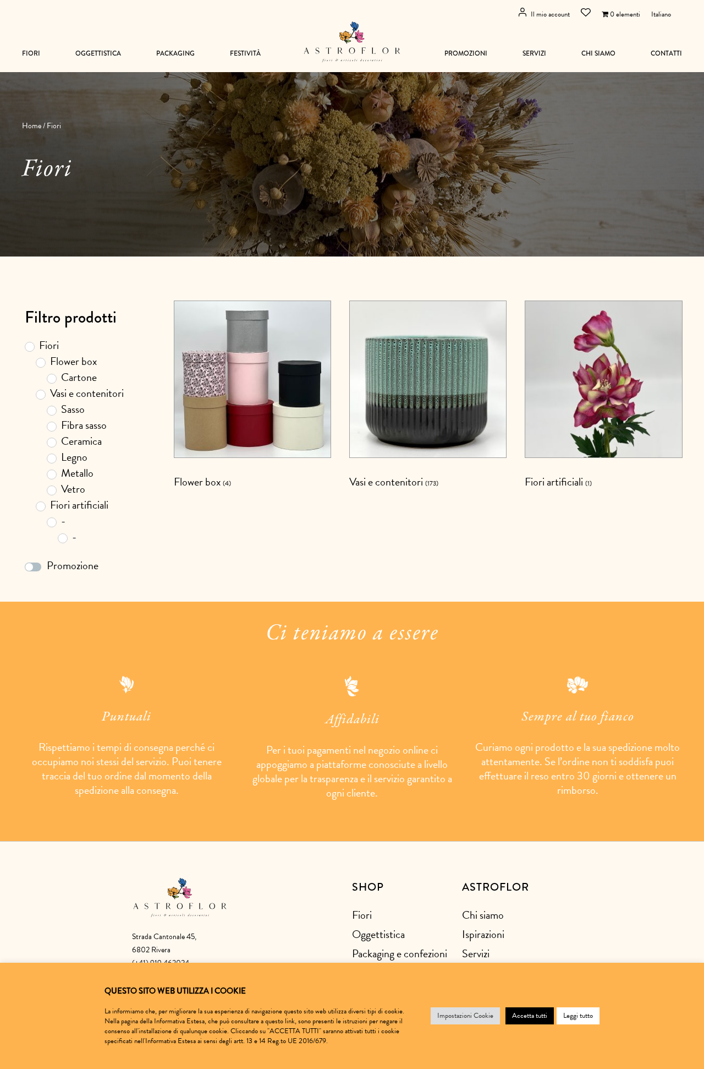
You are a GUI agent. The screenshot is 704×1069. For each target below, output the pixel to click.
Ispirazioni (483, 934)
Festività (245, 53)
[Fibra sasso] (51, 426)
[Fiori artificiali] (40, 505)
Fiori (31, 53)
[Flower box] (40, 362)
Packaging (175, 53)
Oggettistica (98, 53)
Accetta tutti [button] (529, 1015)
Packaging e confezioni (399, 953)
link (290, 1021)
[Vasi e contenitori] (40, 394)
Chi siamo (598, 53)
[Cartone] (51, 378)
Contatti (666, 53)
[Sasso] (51, 410)
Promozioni (465, 53)
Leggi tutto (578, 1015)
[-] (51, 521)
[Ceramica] (51, 442)
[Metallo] (51, 474)
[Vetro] (51, 490)
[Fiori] (29, 346)
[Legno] (51, 458)
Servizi (534, 53)
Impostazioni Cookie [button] (465, 1015)
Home (31, 126)
